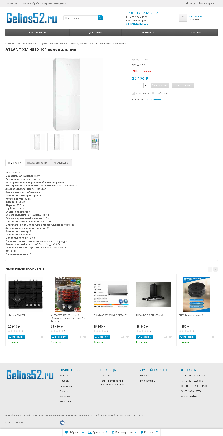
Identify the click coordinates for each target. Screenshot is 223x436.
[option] (37, 142)
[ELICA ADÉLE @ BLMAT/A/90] (153, 294)
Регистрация (209, 3)
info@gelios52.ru (193, 396)
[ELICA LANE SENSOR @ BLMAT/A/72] (111, 294)
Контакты (148, 32)
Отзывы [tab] (63, 162)
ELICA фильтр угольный (191, 315)
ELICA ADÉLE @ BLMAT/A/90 (149, 315)
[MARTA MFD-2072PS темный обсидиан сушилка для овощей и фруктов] (68, 294)
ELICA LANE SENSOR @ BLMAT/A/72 (110, 315)
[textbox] (83, 17)
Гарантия (12, 3)
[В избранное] (42, 337)
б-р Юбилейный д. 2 (137, 23)
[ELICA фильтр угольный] (196, 294)
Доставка (95, 32)
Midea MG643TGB (17, 315)
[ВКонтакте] (62, 422)
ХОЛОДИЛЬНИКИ (152, 99)
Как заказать (37, 32)
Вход (192, 3)
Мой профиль (147, 380)
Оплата (196, 32)
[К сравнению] (37, 337)
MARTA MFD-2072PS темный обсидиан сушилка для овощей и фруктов (68, 318)
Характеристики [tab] (39, 162)
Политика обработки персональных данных (44, 3)
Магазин (64, 375)
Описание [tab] (16, 162)
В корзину (17, 336)
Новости (64, 380)
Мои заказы (146, 375)
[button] (210, 269)
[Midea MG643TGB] (25, 294)
